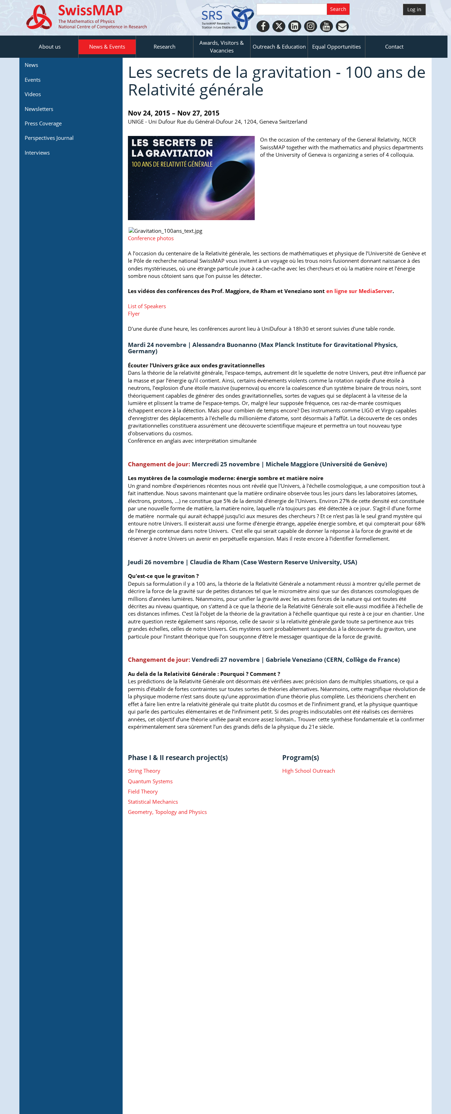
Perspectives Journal (49, 137)
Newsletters (39, 108)
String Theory (144, 770)
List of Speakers (147, 306)
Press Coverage (43, 123)
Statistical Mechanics (153, 801)
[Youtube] (326, 26)
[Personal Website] (342, 26)
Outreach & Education (279, 46)
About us (50, 46)
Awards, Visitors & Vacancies (221, 46)
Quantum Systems (150, 781)
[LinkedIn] (294, 26)
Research (164, 46)
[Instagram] (310, 26)
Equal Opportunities (336, 46)
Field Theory (143, 791)
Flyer (134, 313)
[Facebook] (263, 26)
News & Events (107, 46)
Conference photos (151, 238)
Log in (414, 9)
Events (33, 79)
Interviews (37, 152)
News (31, 64)
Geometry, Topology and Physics (167, 811)
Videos (33, 94)
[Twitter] (278, 26)
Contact (394, 46)
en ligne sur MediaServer (359, 290)
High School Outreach (308, 770)
